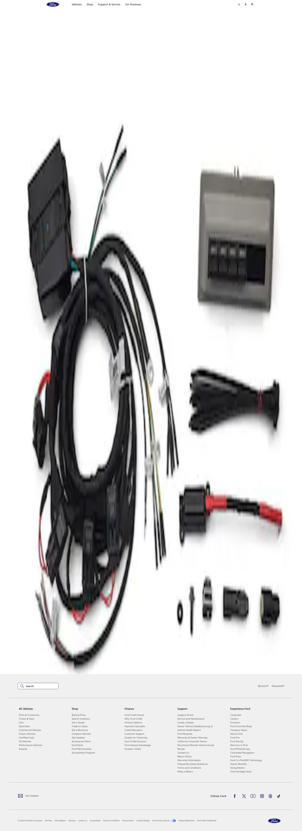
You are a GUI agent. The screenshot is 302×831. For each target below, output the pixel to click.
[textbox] (38, 686)
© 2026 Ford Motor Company (30, 821)
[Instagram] (262, 796)
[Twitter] (244, 796)
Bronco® (263, 686)
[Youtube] (253, 796)
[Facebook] (236, 796)
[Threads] (270, 796)
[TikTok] (279, 796)
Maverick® (278, 686)
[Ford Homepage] (274, 821)
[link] (48, 821)
